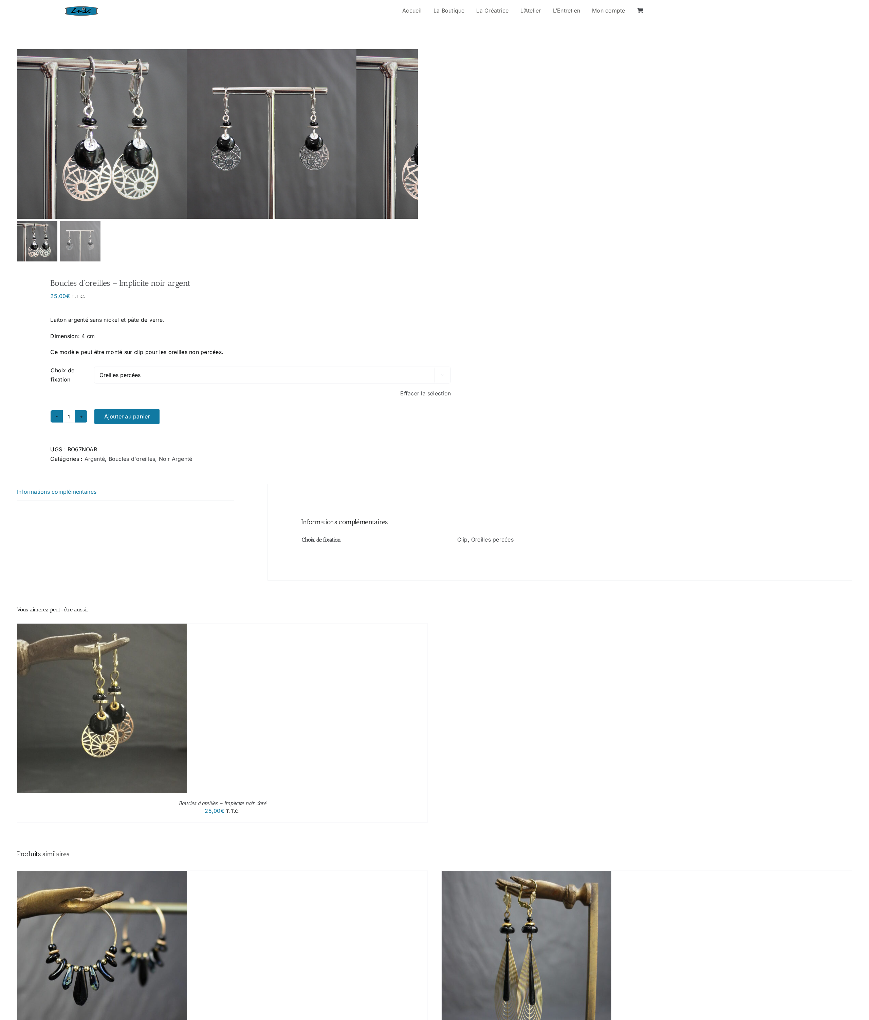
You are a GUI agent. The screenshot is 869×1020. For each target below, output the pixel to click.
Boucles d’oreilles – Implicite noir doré (222, 803)
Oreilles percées (492, 539)
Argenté (95, 458)
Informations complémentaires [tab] (57, 491)
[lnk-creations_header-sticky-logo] (81, 8)
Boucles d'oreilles (132, 458)
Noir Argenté (175, 458)
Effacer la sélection (425, 393)
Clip (462, 539)
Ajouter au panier (127, 416)
